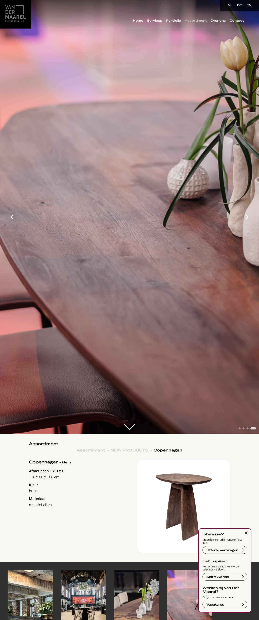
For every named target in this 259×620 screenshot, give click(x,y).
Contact (237, 21)
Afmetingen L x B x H (46, 471)
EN (248, 5)
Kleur (33, 485)
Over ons (218, 21)
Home (138, 21)
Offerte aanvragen (222, 550)
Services (154, 21)
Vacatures (215, 605)
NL (230, 5)
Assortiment (196, 21)
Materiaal (37, 499)
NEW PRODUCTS (129, 450)
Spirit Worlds (217, 577)
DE (239, 5)
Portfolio (173, 21)
